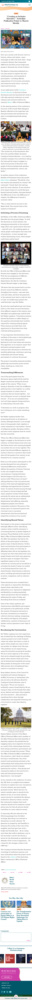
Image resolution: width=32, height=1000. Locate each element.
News (16, 13)
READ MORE (4, 892)
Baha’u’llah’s (5, 180)
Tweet (6, 28)
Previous (1, 958)
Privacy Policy (6, 985)
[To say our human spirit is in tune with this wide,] (21, 958)
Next (30, 958)
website (13, 857)
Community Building (10, 869)
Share (2, 28)
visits (21, 728)
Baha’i (10, 102)
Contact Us (5, 983)
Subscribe (7, 977)
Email (19, 872)
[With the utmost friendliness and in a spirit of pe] (10, 958)
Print (28, 872)
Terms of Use (6, 988)
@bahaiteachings (16, 950)
